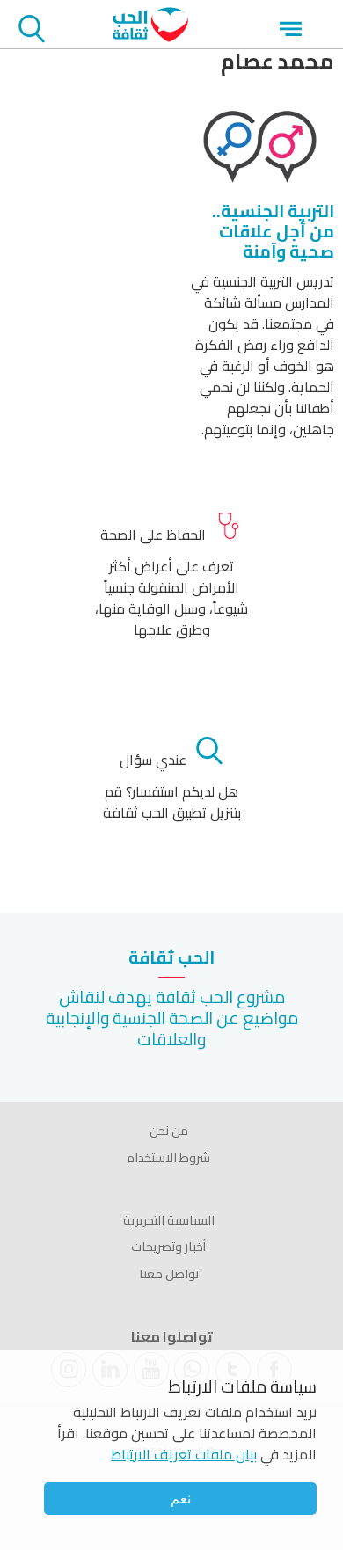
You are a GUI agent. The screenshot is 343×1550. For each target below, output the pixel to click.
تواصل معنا (169, 1273)
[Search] (32, 31)
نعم (181, 1498)
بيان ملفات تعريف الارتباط (184, 1454)
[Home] (150, 37)
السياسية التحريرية (169, 1220)
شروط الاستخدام (168, 1157)
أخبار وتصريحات (168, 1246)
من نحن (169, 1130)
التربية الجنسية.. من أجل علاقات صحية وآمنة (273, 231)
